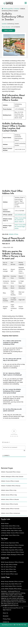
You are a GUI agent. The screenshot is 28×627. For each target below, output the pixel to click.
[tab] (26, 3)
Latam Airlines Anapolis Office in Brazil (11, 588)
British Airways (5, 523)
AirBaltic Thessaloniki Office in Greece (10, 472)
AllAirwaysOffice (8, 8)
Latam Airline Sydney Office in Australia (11, 586)
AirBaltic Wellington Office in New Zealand (12, 476)
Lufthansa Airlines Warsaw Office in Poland (12, 552)
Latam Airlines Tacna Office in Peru (10, 535)
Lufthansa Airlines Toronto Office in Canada (12, 533)
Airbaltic (16, 8)
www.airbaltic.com (20, 214)
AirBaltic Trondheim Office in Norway (10, 485)
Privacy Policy (6, 619)
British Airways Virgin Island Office (10, 542)
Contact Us (6, 622)
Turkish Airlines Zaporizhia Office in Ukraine (12, 550)
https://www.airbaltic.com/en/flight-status (20, 226)
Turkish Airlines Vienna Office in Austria (11, 528)
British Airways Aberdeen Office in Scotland (12, 581)
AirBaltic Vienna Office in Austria (9, 504)
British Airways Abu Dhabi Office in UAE (11, 584)
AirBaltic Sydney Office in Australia (10, 508)
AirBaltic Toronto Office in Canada (10, 481)
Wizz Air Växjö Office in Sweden (9, 564)
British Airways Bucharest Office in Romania (12, 545)
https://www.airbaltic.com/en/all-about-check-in (20, 219)
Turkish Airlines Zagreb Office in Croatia (11, 547)
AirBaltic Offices (13, 234)
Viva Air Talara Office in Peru (8, 571)
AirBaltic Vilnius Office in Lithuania (10, 499)
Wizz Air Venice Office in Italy (8, 567)
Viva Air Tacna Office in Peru (8, 569)
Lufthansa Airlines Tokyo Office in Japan (11, 530)
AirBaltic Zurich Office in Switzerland (10, 513)
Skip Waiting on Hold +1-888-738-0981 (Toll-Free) (14, 624)
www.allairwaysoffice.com (14, 608)
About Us (5, 613)
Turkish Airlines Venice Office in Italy (10, 526)
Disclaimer (5, 616)
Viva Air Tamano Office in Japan (9, 574)
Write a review (8, 30)
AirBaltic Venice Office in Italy (8, 490)
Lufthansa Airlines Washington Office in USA (12, 554)
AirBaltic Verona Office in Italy (9, 495)
